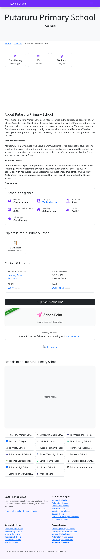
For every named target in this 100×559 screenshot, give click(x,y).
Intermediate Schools (14, 534)
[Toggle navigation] (91, 3)
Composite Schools (13, 539)
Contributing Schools (14, 528)
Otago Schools (58, 514)
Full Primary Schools (13, 531)
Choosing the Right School (63, 528)
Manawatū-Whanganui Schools (65, 516)
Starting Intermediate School (64, 531)
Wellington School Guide (62, 537)
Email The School (61, 287)
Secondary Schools (13, 537)
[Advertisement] (50, 93)
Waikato (18, 43)
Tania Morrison (50, 202)
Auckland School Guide (62, 534)
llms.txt (34, 511)
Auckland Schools (59, 500)
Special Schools (11, 542)
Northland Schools (60, 519)
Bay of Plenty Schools (61, 511)
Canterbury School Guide (62, 539)
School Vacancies (71, 336)
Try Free (9, 311)
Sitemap (25, 511)
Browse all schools (13, 511)
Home (8, 43)
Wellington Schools (60, 503)
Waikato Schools (59, 508)
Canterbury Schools (60, 505)
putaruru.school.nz (51, 302)
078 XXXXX (14, 287)
